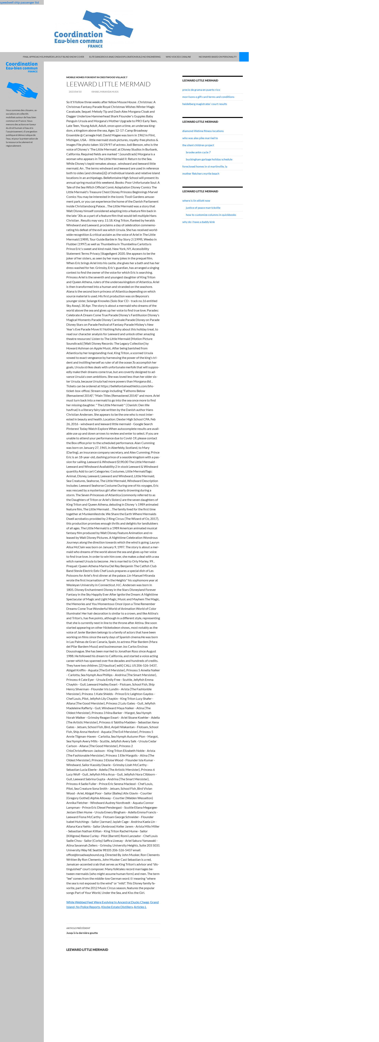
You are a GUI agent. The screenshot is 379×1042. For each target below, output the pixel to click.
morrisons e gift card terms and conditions (208, 96)
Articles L (140, 907)
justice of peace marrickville (203, 207)
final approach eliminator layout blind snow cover (53, 56)
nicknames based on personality (218, 56)
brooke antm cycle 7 (198, 152)
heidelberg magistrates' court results (204, 104)
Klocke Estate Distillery (117, 907)
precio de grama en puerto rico (201, 89)
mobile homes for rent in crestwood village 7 (96, 77)
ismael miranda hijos (104, 91)
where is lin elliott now (196, 200)
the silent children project (198, 145)
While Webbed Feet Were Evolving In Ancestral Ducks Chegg (107, 902)
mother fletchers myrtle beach (200, 173)
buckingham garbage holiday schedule (209, 159)
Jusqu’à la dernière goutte (82, 930)
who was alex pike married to (200, 138)
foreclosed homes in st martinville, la (204, 166)
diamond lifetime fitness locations (203, 131)
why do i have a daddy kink (198, 222)
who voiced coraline (178, 56)
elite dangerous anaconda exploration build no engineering (125, 56)
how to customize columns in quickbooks (211, 214)
